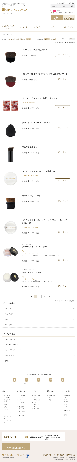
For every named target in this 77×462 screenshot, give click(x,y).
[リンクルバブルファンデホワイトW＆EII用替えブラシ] (11, 89)
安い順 (28, 39)
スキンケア (8, 308)
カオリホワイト (9, 355)
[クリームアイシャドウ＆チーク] (11, 260)
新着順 (17, 39)
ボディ (7, 319)
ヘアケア (36, 408)
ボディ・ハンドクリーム (37, 404)
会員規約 (62, 457)
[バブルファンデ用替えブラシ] (11, 65)
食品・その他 (8, 325)
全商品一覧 (72, 459)
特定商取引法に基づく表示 (61, 459)
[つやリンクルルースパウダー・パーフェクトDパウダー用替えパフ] (11, 235)
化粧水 (5, 407)
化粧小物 (21, 415)
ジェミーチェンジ (10, 339)
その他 (7, 361)
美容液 (5, 404)
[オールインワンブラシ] (11, 211)
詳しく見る (62, 54)
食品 (50, 400)
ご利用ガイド (46, 455)
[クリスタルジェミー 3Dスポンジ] (11, 138)
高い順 (23, 39)
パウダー (21, 400)
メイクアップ (8, 314)
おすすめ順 (11, 39)
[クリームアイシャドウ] (11, 285)
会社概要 (55, 457)
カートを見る (68, 12)
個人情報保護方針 (70, 457)
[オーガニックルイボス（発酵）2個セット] (11, 113)
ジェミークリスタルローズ (12, 350)
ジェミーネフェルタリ (11, 344)
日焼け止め (37, 400)
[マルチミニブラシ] (11, 162)
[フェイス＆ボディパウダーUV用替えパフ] (11, 186)
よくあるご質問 (61, 3)
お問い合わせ (72, 3)
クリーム (6, 409)
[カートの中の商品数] (52, 12)
